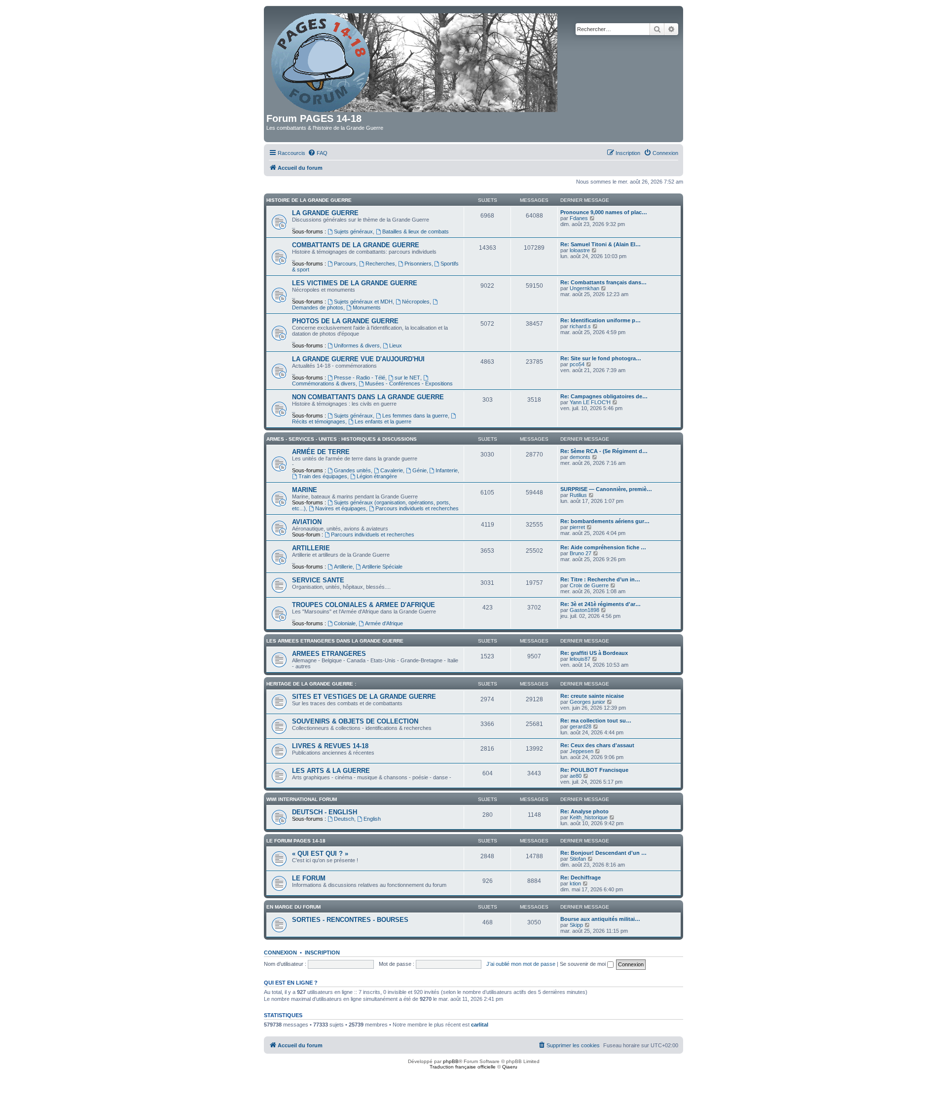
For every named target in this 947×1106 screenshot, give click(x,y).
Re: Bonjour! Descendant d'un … (603, 853)
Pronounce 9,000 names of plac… (603, 212)
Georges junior (587, 702)
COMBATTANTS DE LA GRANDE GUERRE (355, 245)
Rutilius (578, 495)
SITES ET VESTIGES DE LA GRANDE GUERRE (364, 696)
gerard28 (580, 726)
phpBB (451, 1061)
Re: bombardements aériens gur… (605, 521)
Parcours (345, 264)
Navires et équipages (340, 508)
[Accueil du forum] (415, 60)
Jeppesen (581, 751)
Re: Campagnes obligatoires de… (604, 396)
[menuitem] (318, 153)
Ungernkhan (584, 288)
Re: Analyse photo (584, 811)
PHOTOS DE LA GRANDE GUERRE (345, 321)
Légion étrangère (377, 476)
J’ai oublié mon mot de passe (520, 964)
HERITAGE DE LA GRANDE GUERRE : (311, 683)
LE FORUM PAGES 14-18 (296, 840)
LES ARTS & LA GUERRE (331, 770)
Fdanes (579, 218)
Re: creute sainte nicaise (592, 696)
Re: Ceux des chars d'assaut (597, 745)
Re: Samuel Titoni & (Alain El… (600, 244)
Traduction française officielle (463, 1066)
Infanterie (447, 470)
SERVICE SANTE (318, 580)
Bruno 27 (580, 553)
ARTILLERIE (311, 548)
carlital (479, 1025)
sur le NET (407, 378)
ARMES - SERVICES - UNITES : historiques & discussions (341, 439)
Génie (419, 470)
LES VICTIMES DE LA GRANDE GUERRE (354, 283)
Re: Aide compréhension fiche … (603, 547)
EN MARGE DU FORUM (293, 907)
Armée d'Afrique (384, 623)
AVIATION (307, 522)
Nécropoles (416, 302)
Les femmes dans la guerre (415, 416)
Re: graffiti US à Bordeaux (594, 653)
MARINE (304, 490)
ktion (575, 883)
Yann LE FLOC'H (590, 402)
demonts (580, 457)
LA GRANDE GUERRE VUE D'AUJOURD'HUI (358, 359)
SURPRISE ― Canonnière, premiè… (606, 489)
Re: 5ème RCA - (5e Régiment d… (604, 451)
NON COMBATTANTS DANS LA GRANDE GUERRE (368, 397)
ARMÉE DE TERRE (321, 452)
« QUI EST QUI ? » (320, 853)
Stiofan (578, 859)
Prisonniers (418, 264)
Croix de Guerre (589, 585)
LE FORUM (309, 878)
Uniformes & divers (357, 345)
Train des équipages (322, 476)
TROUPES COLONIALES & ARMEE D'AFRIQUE (363, 605)
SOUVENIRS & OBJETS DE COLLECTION (355, 721)
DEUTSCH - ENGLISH (324, 812)
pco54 (577, 364)
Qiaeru (509, 1066)
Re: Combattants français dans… (603, 282)
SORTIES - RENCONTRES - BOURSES (350, 919)
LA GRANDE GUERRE (325, 213)
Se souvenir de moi (583, 964)
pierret (577, 527)
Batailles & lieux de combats (415, 231)
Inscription (322, 952)
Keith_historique (589, 817)
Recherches (380, 264)
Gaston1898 (584, 610)
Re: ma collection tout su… (595, 721)
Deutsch (344, 819)
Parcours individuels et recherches (417, 508)
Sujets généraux (353, 231)
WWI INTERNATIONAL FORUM (301, 799)
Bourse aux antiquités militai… (600, 919)
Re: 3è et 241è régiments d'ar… (600, 604)
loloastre (580, 250)
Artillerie (343, 567)
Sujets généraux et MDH (363, 302)
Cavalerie (391, 470)
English (372, 819)
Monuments (367, 307)
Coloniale (345, 623)
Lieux (395, 345)
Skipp (576, 925)
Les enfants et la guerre (383, 421)
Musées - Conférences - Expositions (409, 383)
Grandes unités (352, 470)
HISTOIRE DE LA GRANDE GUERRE (309, 200)
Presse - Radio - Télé (359, 378)
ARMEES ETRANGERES (329, 653)
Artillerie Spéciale (382, 567)
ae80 (576, 776)
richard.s (580, 326)
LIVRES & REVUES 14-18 (330, 746)
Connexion (280, 952)
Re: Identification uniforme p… (600, 320)
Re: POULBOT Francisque (594, 770)
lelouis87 (580, 659)
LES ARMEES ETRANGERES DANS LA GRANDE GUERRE (334, 641)
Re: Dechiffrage (580, 877)
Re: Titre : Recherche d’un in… (600, 579)
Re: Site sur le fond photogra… (600, 358)
